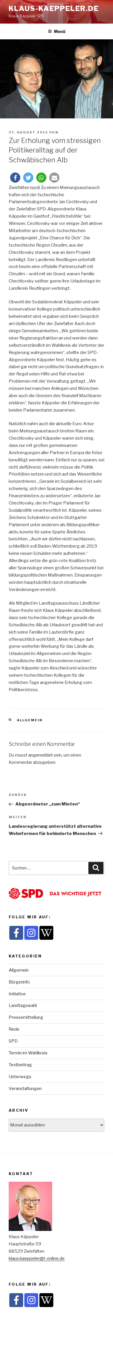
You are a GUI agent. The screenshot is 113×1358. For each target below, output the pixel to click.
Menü (59, 31)
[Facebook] (16, 933)
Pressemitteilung (26, 1017)
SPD (13, 1041)
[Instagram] (31, 933)
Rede (14, 1029)
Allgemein (30, 720)
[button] (15, 177)
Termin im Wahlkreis (28, 1053)
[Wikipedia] (46, 933)
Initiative (17, 994)
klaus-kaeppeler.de (54, 8)
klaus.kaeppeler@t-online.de (37, 1258)
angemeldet (40, 755)
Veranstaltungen (25, 1088)
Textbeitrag (20, 1064)
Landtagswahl (23, 1005)
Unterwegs (20, 1076)
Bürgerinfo (19, 982)
